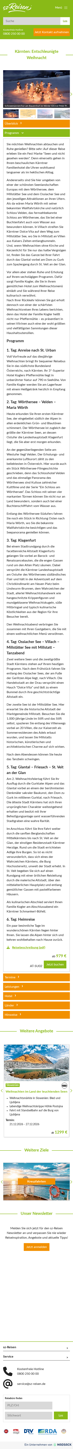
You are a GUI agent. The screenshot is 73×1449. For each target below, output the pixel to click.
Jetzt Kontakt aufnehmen (51, 32)
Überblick (11, 123)
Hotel (8, 996)
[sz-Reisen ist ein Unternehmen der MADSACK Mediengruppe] (48, 1445)
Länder (9, 1005)
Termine (10, 977)
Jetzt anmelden (36, 1247)
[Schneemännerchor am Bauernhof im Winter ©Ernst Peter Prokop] (36, 89)
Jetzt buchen (55, 964)
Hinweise (11, 1014)
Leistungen (12, 986)
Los (65, 21)
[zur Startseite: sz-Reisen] (17, 8)
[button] (62, 8)
